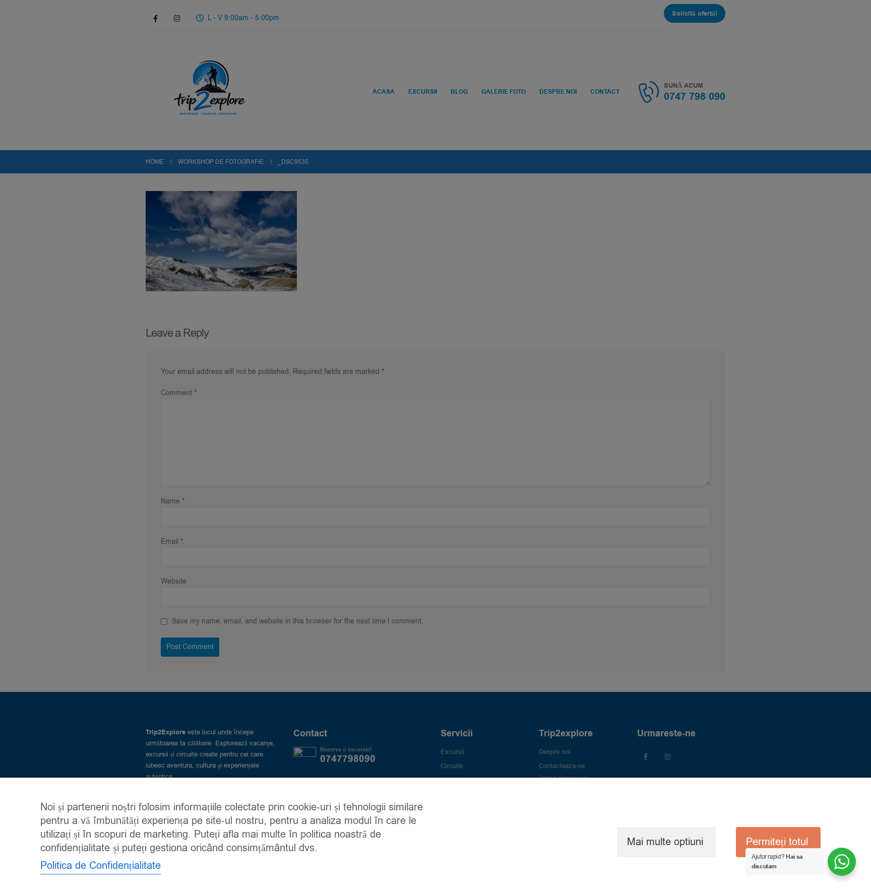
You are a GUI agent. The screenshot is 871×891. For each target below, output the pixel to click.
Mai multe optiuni (665, 842)
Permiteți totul (777, 842)
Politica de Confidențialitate (100, 865)
